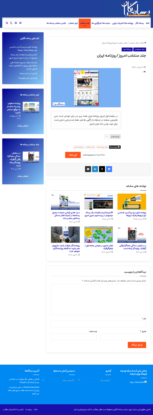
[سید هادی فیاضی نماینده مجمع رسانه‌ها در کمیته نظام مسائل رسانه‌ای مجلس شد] (65, 202)
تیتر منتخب (73, 23)
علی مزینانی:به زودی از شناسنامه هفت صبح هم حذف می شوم (23, 390)
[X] (102, 169)
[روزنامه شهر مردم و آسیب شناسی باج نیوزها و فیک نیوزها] (131, 202)
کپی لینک (73, 155)
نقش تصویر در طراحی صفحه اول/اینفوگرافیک (99, 247)
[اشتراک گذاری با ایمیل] (88, 169)
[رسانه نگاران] (127, 9)
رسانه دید (127, 49)
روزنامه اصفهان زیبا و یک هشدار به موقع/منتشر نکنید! (13, 108)
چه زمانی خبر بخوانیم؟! (27, 78)
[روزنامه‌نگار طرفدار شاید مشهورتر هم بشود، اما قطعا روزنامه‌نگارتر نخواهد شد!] (65, 234)
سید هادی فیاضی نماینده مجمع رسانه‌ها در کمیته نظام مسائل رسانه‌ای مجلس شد (66, 215)
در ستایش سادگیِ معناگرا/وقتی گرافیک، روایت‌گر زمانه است (132, 247)
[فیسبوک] (109, 169)
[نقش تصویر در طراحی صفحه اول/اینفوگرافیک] (98, 234)
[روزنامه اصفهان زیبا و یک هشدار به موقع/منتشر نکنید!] (31, 107)
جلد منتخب (85, 23)
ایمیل (143, 331)
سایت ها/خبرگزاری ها (101, 23)
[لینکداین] (95, 169)
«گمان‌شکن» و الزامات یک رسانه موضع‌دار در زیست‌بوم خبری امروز (99, 214)
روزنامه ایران (78, 147)
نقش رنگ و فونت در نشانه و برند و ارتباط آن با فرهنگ (24, 380)
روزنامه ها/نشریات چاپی (122, 23)
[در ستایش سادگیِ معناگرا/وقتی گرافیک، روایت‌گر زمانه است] (131, 234)
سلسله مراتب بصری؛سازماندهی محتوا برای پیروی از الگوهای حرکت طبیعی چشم (23, 66)
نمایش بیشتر (22, 126)
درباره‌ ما (29, 409)
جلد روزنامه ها (102, 147)
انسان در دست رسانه (28, 73)
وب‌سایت (93, 331)
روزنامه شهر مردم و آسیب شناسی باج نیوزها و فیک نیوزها (132, 214)
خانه (148, 23)
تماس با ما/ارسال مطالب (13, 409)
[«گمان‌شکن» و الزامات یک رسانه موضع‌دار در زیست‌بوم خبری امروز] (98, 202)
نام (144, 318)
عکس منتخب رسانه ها (56, 23)
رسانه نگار (139, 23)
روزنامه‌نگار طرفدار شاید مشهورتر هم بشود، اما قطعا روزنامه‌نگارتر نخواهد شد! (66, 248)
